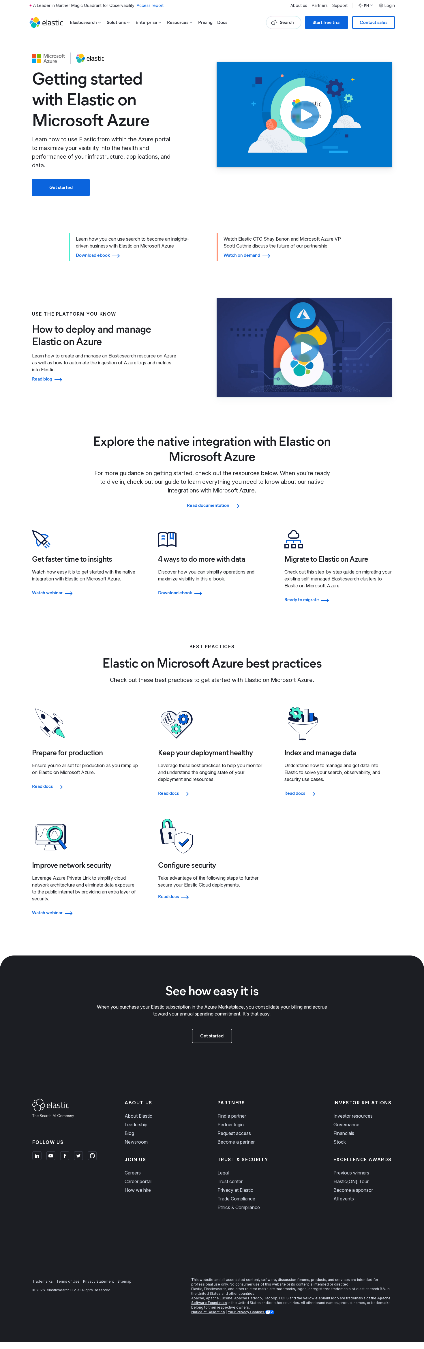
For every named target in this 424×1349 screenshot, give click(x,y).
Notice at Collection (208, 1312)
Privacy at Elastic (235, 1190)
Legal (223, 1173)
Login (389, 5)
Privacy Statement (98, 1281)
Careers (133, 1173)
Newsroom (136, 1142)
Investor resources (353, 1116)
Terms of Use (68, 1281)
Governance (346, 1124)
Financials (343, 1133)
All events (343, 1199)
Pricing (205, 22)
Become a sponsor (353, 1190)
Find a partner (231, 1116)
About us (298, 5)
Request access (234, 1133)
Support (340, 5)
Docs (222, 22)
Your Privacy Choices (246, 1312)
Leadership (136, 1124)
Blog (129, 1133)
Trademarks (42, 1281)
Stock (339, 1142)
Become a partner (236, 1142)
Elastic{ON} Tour (351, 1181)
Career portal (138, 1181)
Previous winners (351, 1173)
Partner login (230, 1124)
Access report (150, 5)
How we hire (138, 1190)
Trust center (230, 1181)
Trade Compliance (236, 1199)
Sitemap (124, 1281)
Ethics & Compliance (238, 1207)
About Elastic (138, 1116)
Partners (320, 5)
